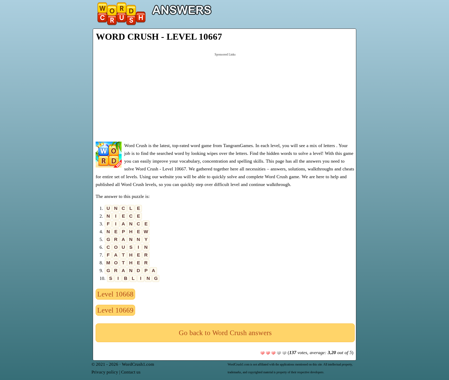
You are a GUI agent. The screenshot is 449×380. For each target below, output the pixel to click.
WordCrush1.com (138, 364)
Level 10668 (115, 294)
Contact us (131, 372)
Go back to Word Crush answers (225, 333)
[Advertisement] (225, 96)
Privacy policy (104, 372)
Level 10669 (115, 310)
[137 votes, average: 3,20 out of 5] (262, 353)
